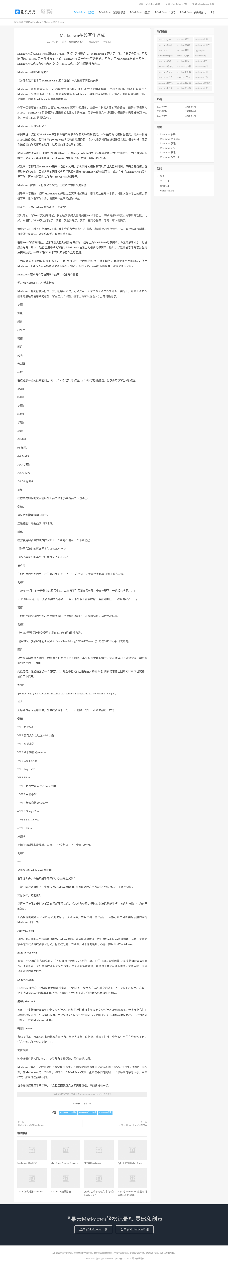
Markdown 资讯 (168, 152)
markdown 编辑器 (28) (202, 83)
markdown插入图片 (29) (184, 83)
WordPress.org (167, 190)
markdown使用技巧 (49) (184, 73)
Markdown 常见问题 (112, 12)
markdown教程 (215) (201, 40)
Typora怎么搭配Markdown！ (31, 1191)
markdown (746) (164, 39)
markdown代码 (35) (201, 78)
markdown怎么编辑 (87, 1112)
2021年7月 (162, 106)
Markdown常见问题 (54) (165, 67)
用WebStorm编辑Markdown (31, 1125)
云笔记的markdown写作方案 (133, 1125)
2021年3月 (162, 116)
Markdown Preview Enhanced (65, 1163)
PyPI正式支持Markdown (130, 1163)
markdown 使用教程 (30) (165, 83)
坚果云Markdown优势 (176, 4)
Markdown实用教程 (27, 1163)
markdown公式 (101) (164, 51)
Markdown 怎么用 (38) (183, 78)
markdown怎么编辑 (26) (184, 89)
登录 (162, 176)
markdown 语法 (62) (164, 62)
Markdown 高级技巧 (193, 12)
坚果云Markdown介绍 (149, 4)
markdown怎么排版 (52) (184, 67)
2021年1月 (190, 116)
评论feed (164, 186)
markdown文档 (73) (183, 56)
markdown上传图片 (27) (165, 89)
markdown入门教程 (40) (165, 78)
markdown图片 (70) (201, 56)
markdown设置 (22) (201, 89)
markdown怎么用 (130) (184, 46)
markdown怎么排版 (68, 1112)
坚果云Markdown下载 (203, 4)
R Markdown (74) (165, 56)
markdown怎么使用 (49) (165, 73)
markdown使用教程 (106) (202, 46)
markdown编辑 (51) (201, 67)
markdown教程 (105, 1112)
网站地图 (140, 1258)
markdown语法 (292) (183, 40)
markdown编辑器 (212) (165, 46)
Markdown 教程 (84, 12)
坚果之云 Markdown (25, 12)
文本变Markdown (92, 1163)
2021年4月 (190, 111)
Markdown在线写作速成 (82, 35)
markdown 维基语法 (61, 1191)
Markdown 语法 (140, 12)
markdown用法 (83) (183, 51)
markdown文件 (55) (201, 62)
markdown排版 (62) (183, 62)
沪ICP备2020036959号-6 (125, 1258)
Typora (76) (199, 50)
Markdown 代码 (165, 12)
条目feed (164, 181)
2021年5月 (162, 111)
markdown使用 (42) (201, 73)
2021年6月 (190, 106)
